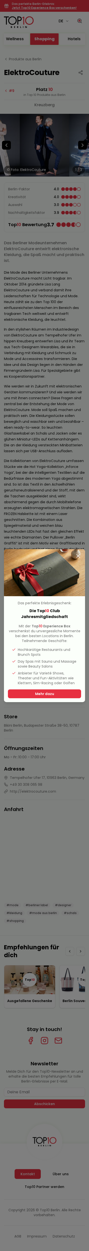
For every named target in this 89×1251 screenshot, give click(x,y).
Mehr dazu (44, 693)
